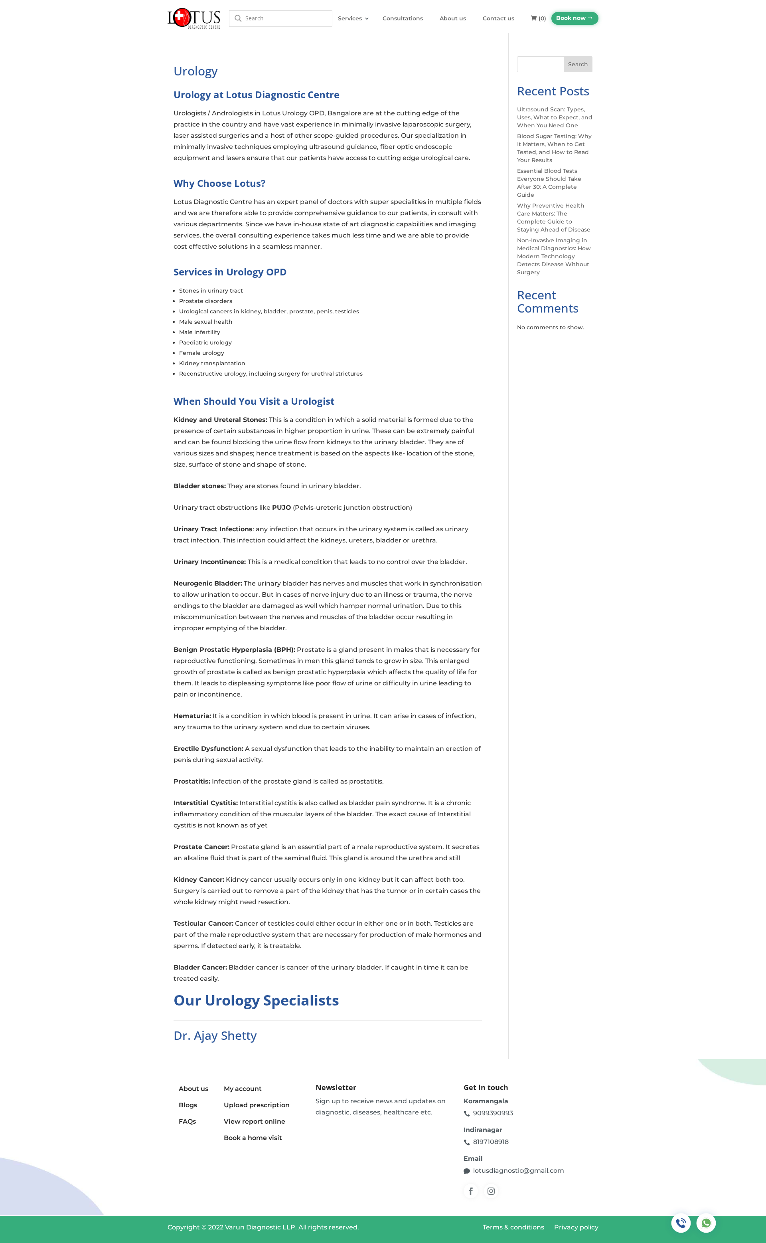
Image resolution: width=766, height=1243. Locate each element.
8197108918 (491, 1142)
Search (578, 64)
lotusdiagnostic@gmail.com (518, 1170)
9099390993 (493, 1113)
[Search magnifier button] (238, 18)
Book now (571, 18)
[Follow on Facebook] (471, 1191)
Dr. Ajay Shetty (215, 1035)
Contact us (498, 18)
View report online (254, 1121)
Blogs (188, 1105)
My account (243, 1089)
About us (453, 18)
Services (350, 18)
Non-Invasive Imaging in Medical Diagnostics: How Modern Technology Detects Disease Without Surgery (554, 256)
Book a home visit (253, 1138)
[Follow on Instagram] (491, 1191)
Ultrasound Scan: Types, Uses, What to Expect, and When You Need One (554, 117)
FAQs (187, 1121)
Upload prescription (257, 1105)
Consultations (403, 18)
